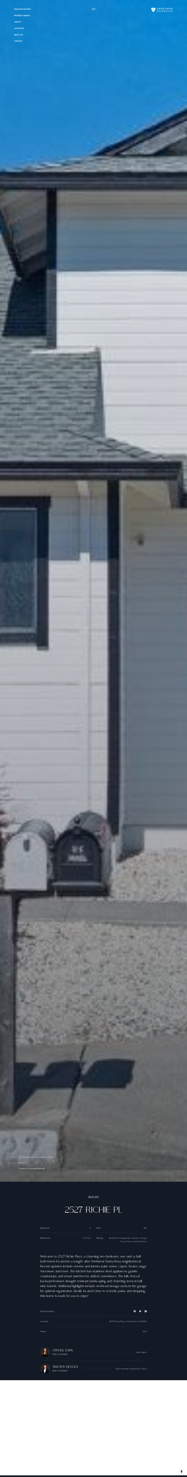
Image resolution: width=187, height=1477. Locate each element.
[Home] (162, 10)
